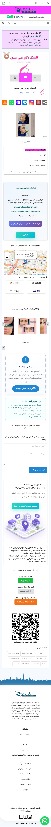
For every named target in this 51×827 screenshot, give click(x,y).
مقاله (25, 739)
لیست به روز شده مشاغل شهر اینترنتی (25, 755)
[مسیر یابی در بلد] (36, 291)
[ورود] (10, 3)
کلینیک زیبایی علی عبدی (25, 188)
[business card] (38, 102)
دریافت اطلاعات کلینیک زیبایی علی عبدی (25, 223)
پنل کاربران (25, 750)
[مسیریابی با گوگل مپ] (14, 283)
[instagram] (31, 102)
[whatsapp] (11, 102)
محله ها (25, 744)
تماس (25, 235)
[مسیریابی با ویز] (36, 283)
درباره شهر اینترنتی (25, 774)
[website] (18, 102)
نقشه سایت (25, 779)
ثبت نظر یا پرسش (38, 470)
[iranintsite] (21, 817)
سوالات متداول (25, 784)
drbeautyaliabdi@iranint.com (25, 207)
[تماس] (42, 3)
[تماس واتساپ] (12, 17)
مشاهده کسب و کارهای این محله (25, 506)
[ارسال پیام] (14, 78)
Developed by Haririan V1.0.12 (30, 823)
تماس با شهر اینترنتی (25, 768)
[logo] (25, 10)
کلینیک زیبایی (35, 36)
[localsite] (4, 102)
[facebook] (25, 817)
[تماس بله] (8, 17)
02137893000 (20, 17)
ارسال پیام (25, 580)
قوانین (25, 789)
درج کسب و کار (25, 734)
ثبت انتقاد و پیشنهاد (25, 602)
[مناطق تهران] (48, 3)
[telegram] (24, 102)
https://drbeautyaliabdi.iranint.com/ (25, 211)
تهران (34, 92)
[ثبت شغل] (36, 3)
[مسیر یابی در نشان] (14, 291)
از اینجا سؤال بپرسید (24, 388)
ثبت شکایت (24, 591)
